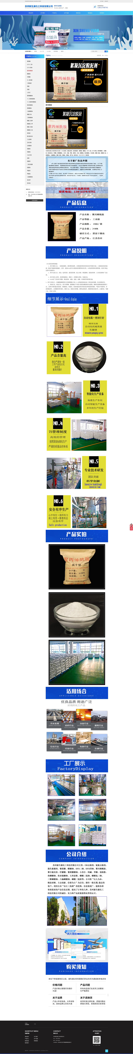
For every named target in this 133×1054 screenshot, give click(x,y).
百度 (35, 1024)
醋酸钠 (62, 51)
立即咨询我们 (35, 200)
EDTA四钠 (49, 51)
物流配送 (90, 13)
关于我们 (101, 1)
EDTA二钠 (42, 51)
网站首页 (31, 13)
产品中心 (54, 13)
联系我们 (106, 1)
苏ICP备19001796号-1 (44, 1050)
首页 (103, 55)
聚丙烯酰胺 (56, 51)
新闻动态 (78, 13)
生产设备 (66, 13)
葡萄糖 (35, 51)
